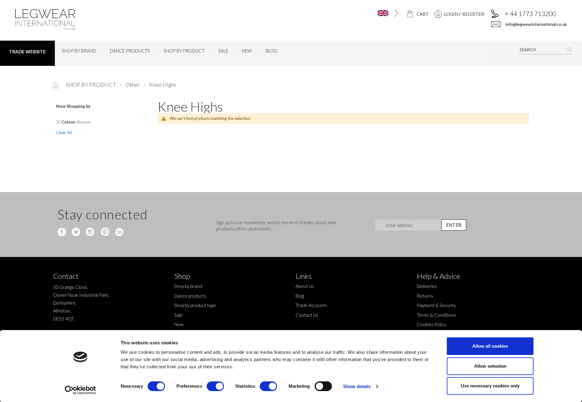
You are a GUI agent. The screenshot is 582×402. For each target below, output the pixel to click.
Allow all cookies (490, 346)
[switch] (215, 387)
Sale (178, 315)
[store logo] (80, 19)
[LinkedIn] (118, 232)
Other (133, 84)
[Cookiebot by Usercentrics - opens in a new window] (80, 390)
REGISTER (473, 14)
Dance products (190, 296)
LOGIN (451, 14)
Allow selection (490, 366)
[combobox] (545, 50)
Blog (300, 296)
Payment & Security (436, 305)
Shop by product (91, 84)
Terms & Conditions (436, 315)
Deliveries (427, 286)
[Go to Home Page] (56, 84)
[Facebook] (63, 232)
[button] (366, 13)
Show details (357, 386)
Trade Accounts (311, 305)
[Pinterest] (104, 232)
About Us (305, 286)
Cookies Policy (431, 324)
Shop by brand (188, 286)
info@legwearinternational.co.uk (536, 24)
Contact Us (307, 315)
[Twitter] (77, 232)
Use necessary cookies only (490, 385)
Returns (425, 296)
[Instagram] (90, 232)
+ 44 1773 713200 (530, 13)
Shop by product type (195, 305)
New (178, 324)
